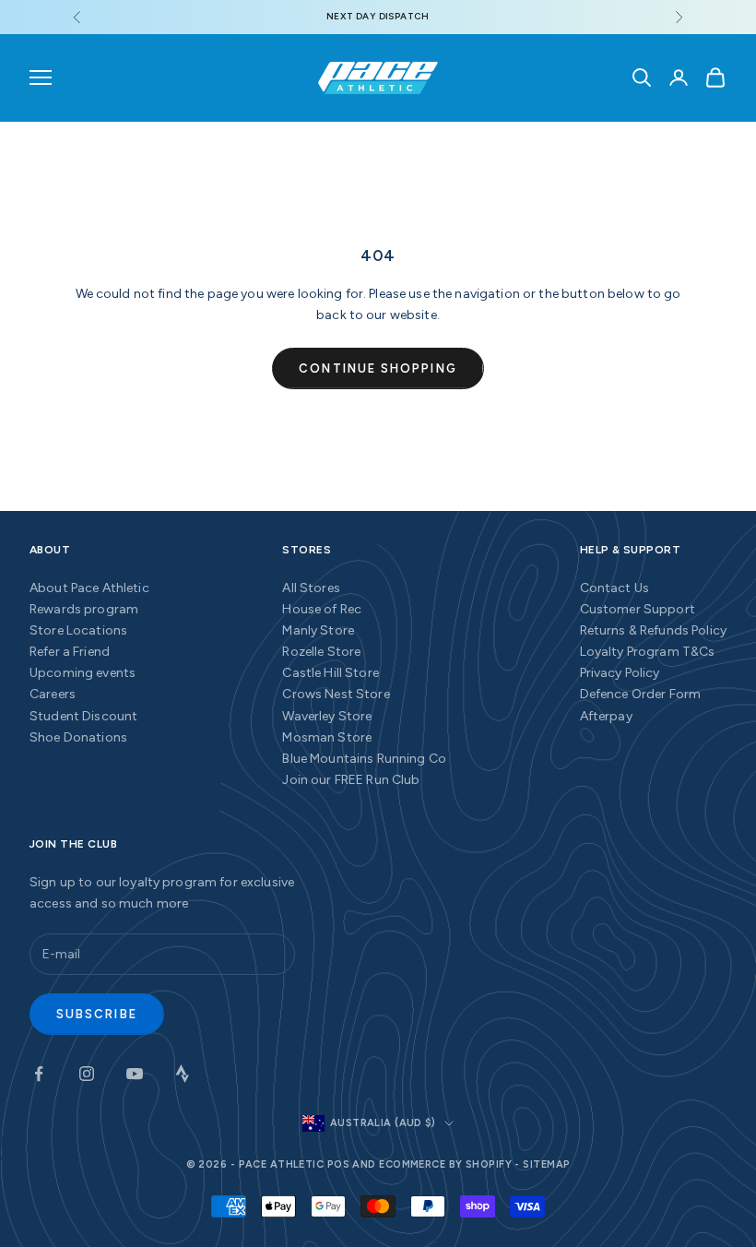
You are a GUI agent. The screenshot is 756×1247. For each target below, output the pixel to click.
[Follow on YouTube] (134, 1073)
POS (338, 1164)
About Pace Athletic (89, 588)
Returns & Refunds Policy (653, 630)
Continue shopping (377, 368)
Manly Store (318, 630)
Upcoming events (83, 673)
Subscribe (96, 1014)
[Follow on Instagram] (86, 1073)
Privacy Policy (620, 673)
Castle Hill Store (330, 673)
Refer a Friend (70, 651)
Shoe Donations (78, 737)
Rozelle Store (321, 651)
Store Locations (78, 630)
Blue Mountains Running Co (364, 758)
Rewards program (84, 609)
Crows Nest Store (335, 694)
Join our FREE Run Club (350, 780)
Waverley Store (327, 716)
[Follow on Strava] (182, 1073)
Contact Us (614, 588)
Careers (53, 694)
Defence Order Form (641, 694)
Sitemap (546, 1164)
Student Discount (83, 716)
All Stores (310, 588)
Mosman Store (327, 737)
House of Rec (321, 609)
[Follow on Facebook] (39, 1073)
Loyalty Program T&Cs (647, 651)
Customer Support (637, 609)
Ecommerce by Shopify (445, 1164)
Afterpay (606, 716)
